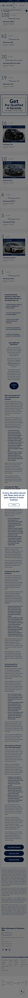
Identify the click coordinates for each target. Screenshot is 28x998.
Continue (14, 504)
